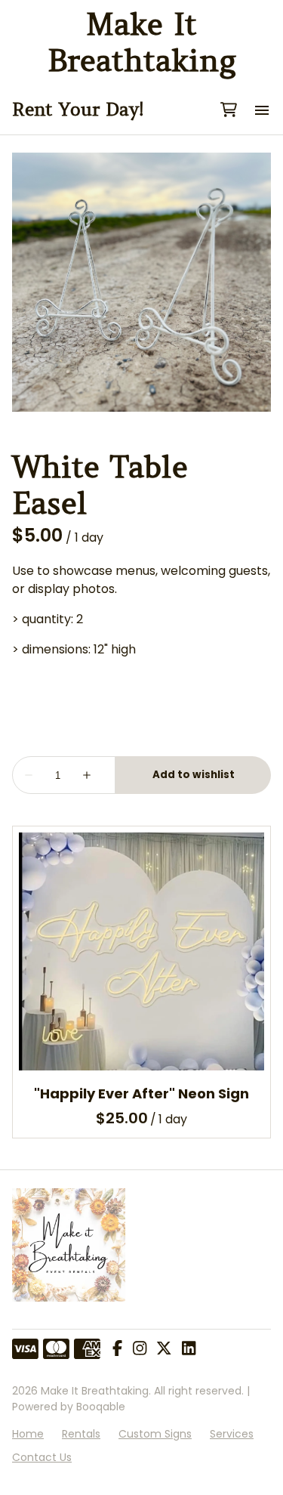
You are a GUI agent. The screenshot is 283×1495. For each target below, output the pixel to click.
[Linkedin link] (188, 1349)
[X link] (164, 1349)
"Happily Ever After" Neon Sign (141, 1093)
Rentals (81, 1433)
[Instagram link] (139, 1349)
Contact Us (42, 1457)
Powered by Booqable (68, 1406)
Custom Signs (155, 1433)
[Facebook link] (117, 1349)
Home (28, 1433)
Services (232, 1433)
